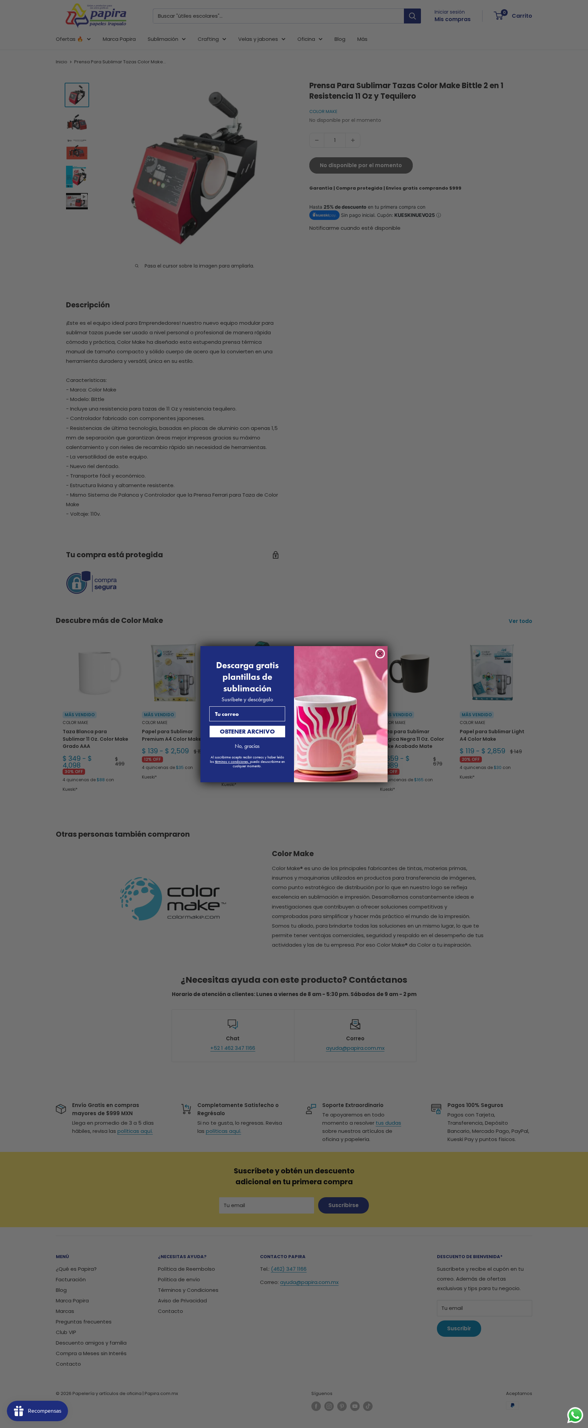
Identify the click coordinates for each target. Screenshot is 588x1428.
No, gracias (247, 746)
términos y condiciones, (232, 761)
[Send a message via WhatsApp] (575, 1415)
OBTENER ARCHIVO (247, 731)
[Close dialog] (380, 653)
